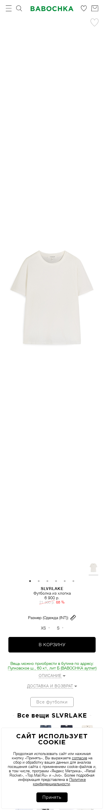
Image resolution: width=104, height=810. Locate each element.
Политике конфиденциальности (59, 781)
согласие (79, 758)
